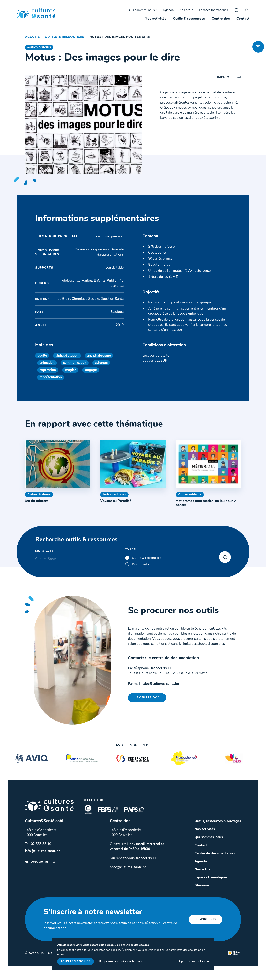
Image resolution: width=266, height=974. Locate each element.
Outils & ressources (189, 19)
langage (91, 370)
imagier (70, 370)
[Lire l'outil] (57, 464)
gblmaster (237, 10)
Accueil (32, 37)
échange (101, 362)
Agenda (168, 10)
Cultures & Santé (49, 805)
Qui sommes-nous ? (143, 10)
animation (47, 362)
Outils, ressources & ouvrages (218, 821)
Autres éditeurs (39, 47)
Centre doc (221, 19)
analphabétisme (99, 355)
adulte (42, 355)
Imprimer (225, 77)
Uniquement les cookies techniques (120, 961)
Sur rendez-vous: (133, 858)
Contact (242, 19)
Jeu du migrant (36, 501)
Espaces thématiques (213, 10)
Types (130, 549)
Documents (140, 564)
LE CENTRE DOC (147, 697)
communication (74, 362)
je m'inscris (205, 919)
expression (48, 370)
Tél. (38, 844)
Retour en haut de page (257, 33)
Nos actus (186, 10)
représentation (51, 377)
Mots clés (44, 551)
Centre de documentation (215, 853)
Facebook (54, 862)
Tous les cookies (76, 961)
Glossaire (202, 885)
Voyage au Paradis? (115, 501)
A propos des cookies (192, 961)
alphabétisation (66, 355)
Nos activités (155, 19)
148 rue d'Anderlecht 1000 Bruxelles (40, 832)
